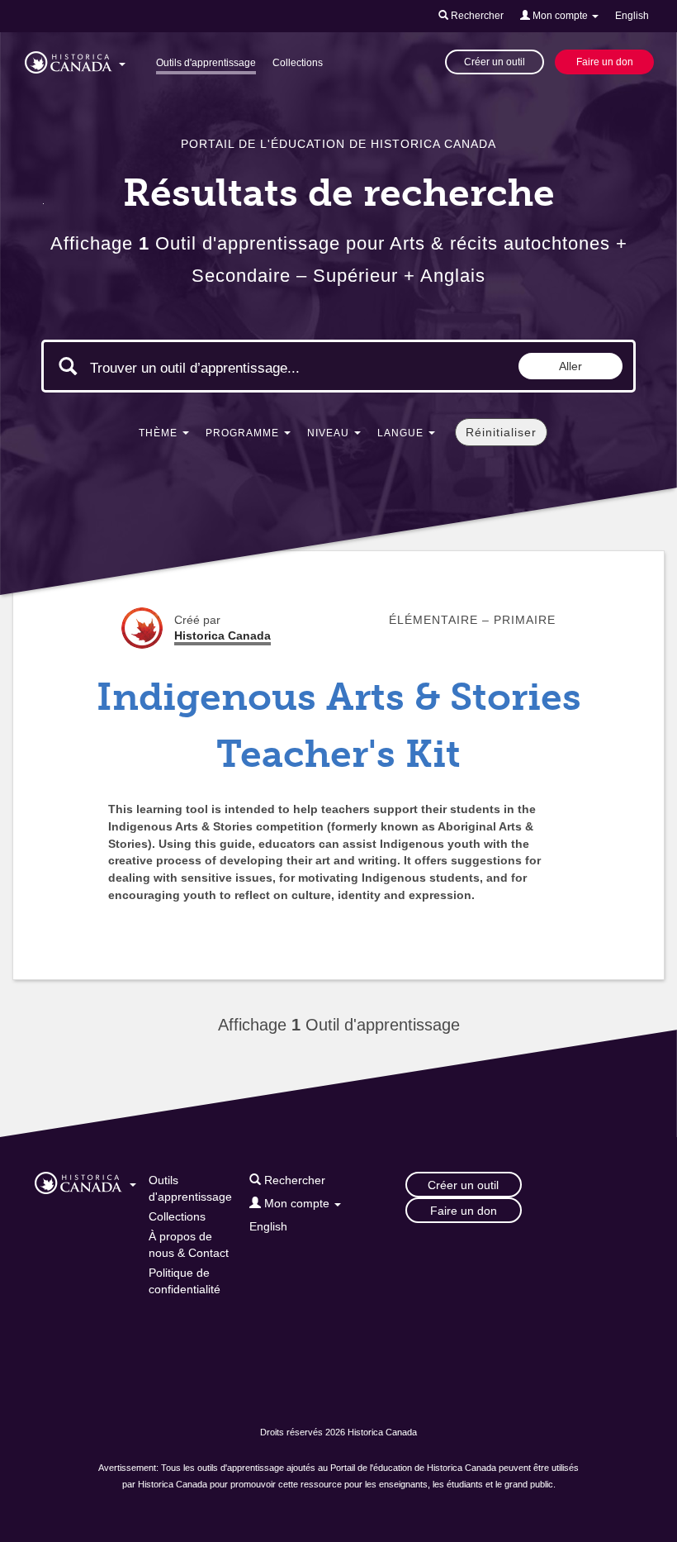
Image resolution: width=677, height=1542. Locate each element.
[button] (75, 59)
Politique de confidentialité (184, 1281)
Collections (297, 63)
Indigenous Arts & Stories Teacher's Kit (339, 725)
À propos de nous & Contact (189, 1244)
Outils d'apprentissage (206, 63)
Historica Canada (222, 635)
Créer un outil (494, 62)
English (632, 15)
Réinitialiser (501, 432)
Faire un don (604, 62)
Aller (570, 366)
